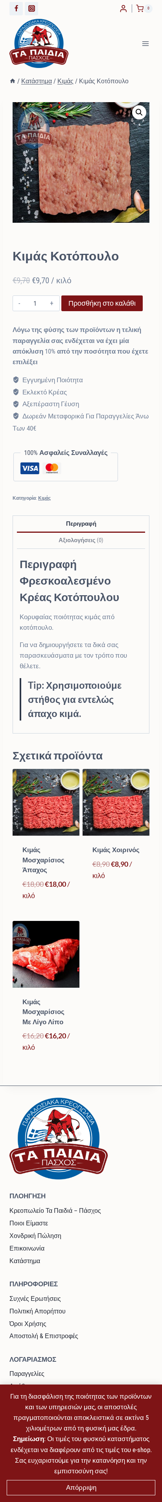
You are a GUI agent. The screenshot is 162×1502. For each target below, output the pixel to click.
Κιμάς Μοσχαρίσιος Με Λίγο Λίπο (43, 1012)
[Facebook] (16, 8)
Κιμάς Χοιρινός (116, 850)
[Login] (123, 8)
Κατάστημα (24, 1261)
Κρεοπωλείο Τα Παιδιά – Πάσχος (55, 1210)
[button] (139, 112)
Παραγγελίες (26, 1373)
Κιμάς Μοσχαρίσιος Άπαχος (43, 860)
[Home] (12, 81)
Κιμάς (25, 241)
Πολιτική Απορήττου (37, 1311)
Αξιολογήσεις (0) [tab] (81, 540)
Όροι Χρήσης (27, 1324)
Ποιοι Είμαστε (28, 1223)
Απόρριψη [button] (81, 1487)
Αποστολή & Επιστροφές (43, 1336)
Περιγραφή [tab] (81, 523)
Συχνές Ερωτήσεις (35, 1298)
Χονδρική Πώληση (35, 1236)
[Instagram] (31, 8)
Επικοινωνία (26, 1248)
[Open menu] (145, 43)
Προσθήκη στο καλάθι (102, 303)
